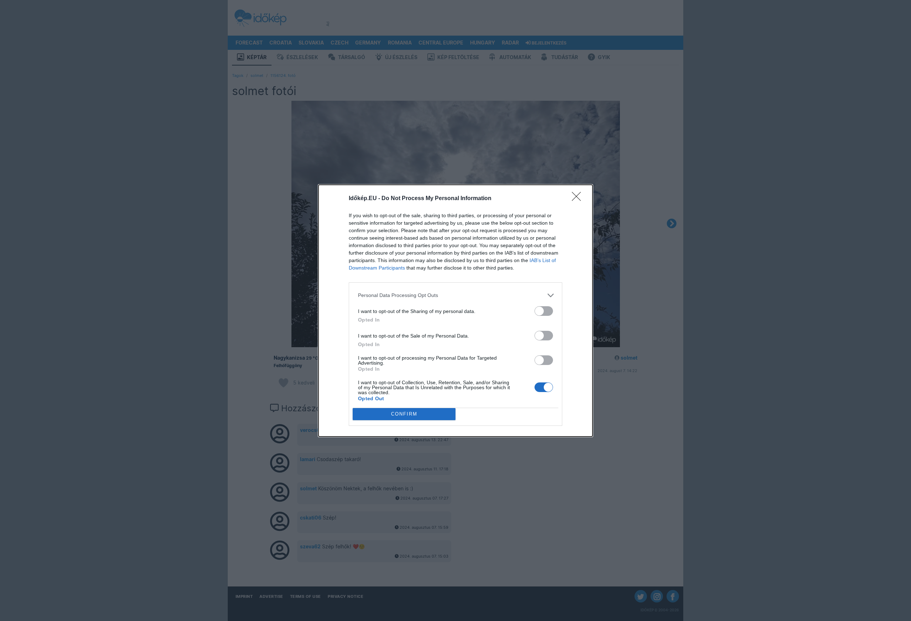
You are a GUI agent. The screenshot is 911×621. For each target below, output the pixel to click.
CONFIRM (404, 414)
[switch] (544, 311)
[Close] (578, 198)
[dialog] (455, 311)
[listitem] (455, 295)
